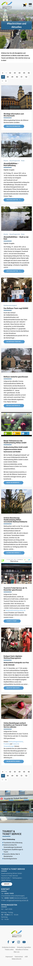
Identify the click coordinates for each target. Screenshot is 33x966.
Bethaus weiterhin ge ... (13, 405)
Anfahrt (6, 884)
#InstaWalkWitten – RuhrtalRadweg (11, 164)
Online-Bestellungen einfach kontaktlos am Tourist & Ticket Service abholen (15, 725)
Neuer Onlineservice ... (13, 482)
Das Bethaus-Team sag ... (14, 341)
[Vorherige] (6, 73)
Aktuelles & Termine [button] (22, 949)
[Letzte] (5, 81)
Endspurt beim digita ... (13, 688)
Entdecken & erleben (8, 947)
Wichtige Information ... (13, 126)
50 (17, 77)
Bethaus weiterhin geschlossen (16, 377)
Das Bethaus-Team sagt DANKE (16, 308)
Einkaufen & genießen (24, 947)
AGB (26, 956)
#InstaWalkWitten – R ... (13, 199)
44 (19, 73)
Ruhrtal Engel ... (11, 338)
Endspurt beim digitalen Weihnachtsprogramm (13, 657)
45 (24, 73)
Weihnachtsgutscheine (15, 741)
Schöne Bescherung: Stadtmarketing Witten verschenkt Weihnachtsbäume (15, 520)
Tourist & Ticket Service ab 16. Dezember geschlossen (15, 589)
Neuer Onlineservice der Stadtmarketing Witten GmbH (15, 442)
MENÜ (30, 6)
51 (22, 77)
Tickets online (9, 949)
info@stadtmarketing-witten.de (15, 610)
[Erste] (2, 73)
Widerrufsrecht (16, 959)
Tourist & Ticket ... (12, 621)
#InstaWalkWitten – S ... (13, 271)
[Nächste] (2, 81)
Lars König (16, 540)
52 (26, 77)
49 (12, 77)
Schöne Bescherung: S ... (14, 552)
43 (15, 73)
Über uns (16, 952)
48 (8, 77)
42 (10, 73)
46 (29, 73)
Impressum (9, 956)
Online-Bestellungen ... (13, 761)
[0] (25, 6)
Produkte (6, 744)
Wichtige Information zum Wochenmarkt (14, 115)
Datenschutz (19, 956)
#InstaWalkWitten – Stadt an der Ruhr (16, 238)
